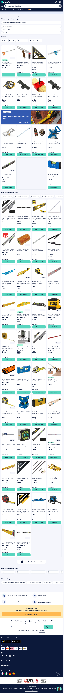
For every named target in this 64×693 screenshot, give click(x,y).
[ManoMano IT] (6, 673)
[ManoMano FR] (2, 673)
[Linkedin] (2, 655)
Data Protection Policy (33, 688)
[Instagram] (10, 655)
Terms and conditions (54, 688)
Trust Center (43, 688)
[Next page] (44, 561)
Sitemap (15, 688)
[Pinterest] (13, 655)
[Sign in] (56, 2)
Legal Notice (22, 688)
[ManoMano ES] (13, 673)
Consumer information (31, 691)
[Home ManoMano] (27, 2)
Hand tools (10, 16)
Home (2, 16)
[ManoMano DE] (10, 673)
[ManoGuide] (59, 689)
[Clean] (60, 6)
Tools (6, 16)
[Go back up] (58, 674)
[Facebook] (6, 655)
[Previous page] (19, 561)
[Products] (2, 6)
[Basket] (60, 2)
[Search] (5, 6)
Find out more (42, 632)
